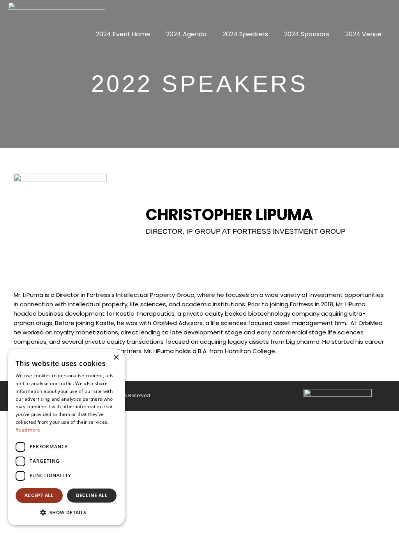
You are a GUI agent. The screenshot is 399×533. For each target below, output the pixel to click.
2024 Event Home (123, 34)
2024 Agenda (186, 34)
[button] (66, 512)
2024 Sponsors (306, 34)
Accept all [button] (39, 495)
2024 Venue (363, 34)
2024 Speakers (245, 34)
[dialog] (66, 437)
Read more (28, 429)
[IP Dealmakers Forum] (56, 11)
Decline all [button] (92, 495)
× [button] (116, 358)
